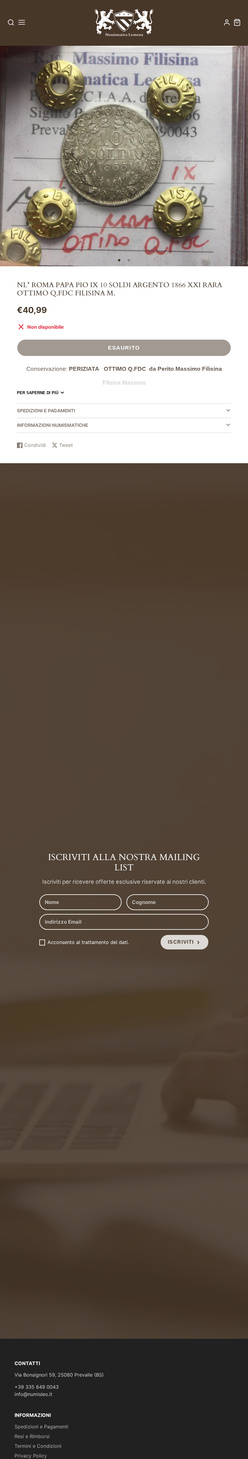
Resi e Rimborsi (32, 1436)
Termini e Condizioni (38, 1446)
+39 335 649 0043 (37, 1387)
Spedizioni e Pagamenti (41, 1427)
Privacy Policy (31, 1456)
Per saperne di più (37, 393)
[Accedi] (226, 22)
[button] (119, 260)
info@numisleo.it (33, 1394)
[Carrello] (237, 22)
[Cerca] (11, 22)
